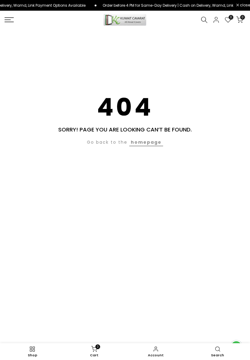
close (244, 5)
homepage (146, 142)
